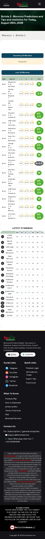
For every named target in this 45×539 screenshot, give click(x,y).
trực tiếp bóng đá (35, 458)
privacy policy (11, 406)
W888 (38, 471)
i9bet (26, 501)
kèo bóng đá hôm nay (20, 492)
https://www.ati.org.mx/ (14, 480)
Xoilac (17, 490)
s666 (14, 482)
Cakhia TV (34, 475)
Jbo (6, 460)
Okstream (30, 462)
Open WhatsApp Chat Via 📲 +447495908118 (19, 440)
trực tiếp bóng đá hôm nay (26, 482)
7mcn (6, 497)
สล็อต (28, 495)
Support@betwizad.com (18, 435)
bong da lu (16, 464)
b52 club (33, 480)
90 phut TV (32, 467)
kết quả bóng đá (23, 453)
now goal (33, 453)
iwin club (22, 495)
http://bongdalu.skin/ (19, 486)
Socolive (15, 495)
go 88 (13, 467)
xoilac (24, 467)
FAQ (7, 414)
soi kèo (26, 480)
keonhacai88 (30, 484)
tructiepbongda (10, 456)
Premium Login (32, 368)
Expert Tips (31, 379)
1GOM (7, 499)
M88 (10, 460)
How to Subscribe (13, 402)
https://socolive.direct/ (27, 473)
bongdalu (34, 488)
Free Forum (31, 382)
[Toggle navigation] (39, 4)
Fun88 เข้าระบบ (15, 499)
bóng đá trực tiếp (21, 458)
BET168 (8, 495)
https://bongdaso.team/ (15, 488)
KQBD (27, 475)
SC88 (16, 473)
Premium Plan (11, 398)
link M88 (31, 471)
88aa (35, 464)
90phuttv (23, 490)
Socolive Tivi (9, 490)
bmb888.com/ (34, 492)
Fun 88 (20, 501)
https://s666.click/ (23, 477)
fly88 (37, 456)
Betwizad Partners (13, 418)
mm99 (10, 473)
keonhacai (27, 460)
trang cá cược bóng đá (25, 456)
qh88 (14, 453)
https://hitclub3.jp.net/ (15, 475)
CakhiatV (12, 477)
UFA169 (19, 497)
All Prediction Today (32, 373)
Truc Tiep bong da (18, 462)
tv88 (38, 482)
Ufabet (18, 467)
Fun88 (24, 499)
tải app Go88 (22, 471)
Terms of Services (13, 410)
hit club (23, 464)
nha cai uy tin (17, 460)
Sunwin (30, 464)
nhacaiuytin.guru (12, 469)
